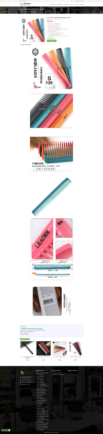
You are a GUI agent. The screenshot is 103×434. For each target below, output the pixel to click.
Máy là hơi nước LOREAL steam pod (43, 385)
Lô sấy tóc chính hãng (40, 382)
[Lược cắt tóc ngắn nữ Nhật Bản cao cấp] (33, 30)
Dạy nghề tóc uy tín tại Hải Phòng (58, 374)
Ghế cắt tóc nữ (39, 387)
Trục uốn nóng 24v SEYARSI (41, 384)
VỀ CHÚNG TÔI (59, 4)
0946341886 (52, 40)
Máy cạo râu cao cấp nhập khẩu (42, 426)
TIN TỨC (77, 4)
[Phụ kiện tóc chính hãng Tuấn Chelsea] (30, 4)
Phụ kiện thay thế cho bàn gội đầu (42, 427)
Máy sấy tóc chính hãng (41, 392)
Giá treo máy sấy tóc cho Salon (42, 424)
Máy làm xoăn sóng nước (41, 410)
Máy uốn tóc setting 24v (41, 418)
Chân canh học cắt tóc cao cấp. (42, 406)
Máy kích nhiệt (39, 374)
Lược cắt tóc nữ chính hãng (31, 11)
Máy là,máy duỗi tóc (40, 376)
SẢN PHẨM (66, 4)
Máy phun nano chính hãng (41, 389)
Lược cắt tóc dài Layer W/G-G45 (43, 356)
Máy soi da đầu (39, 395)
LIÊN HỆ (82, 4)
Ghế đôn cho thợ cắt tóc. (41, 408)
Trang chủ (22, 11)
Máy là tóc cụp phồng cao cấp (42, 400)
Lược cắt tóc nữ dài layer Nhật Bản (75, 356)
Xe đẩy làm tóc (39, 397)
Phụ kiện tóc (39, 377)
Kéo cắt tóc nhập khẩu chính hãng (42, 411)
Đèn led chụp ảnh (40, 403)
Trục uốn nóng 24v (40, 379)
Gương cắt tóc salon (40, 429)
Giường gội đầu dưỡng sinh (41, 398)
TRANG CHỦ (53, 4)
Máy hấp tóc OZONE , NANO (41, 390)
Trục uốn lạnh (39, 405)
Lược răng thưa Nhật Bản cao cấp (59, 356)
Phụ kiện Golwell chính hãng (41, 413)
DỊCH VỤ (71, 4)
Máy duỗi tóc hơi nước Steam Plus (42, 414)
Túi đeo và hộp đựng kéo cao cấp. (42, 416)
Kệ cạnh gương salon (40, 421)
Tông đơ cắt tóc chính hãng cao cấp (43, 419)
